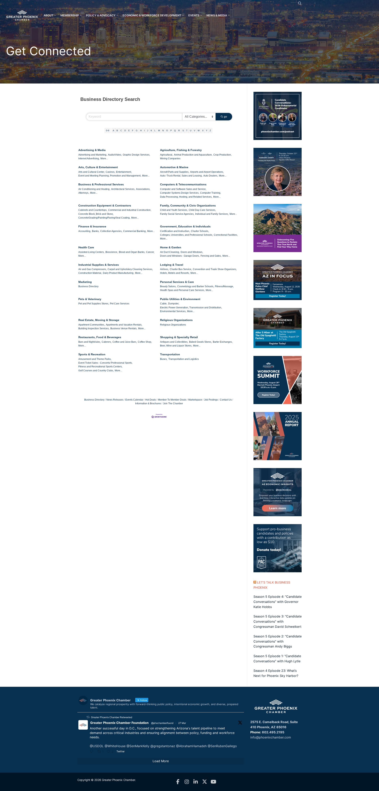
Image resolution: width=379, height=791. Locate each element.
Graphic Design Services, (136, 154)
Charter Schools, (200, 231)
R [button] (179, 130)
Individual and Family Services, (212, 214)
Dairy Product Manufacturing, (118, 273)
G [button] (137, 130)
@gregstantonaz (162, 746)
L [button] (155, 130)
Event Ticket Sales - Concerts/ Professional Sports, (105, 362)
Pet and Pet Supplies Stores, (93, 303)
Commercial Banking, (134, 231)
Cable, (163, 303)
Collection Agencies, (111, 231)
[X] (204, 781)
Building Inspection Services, (93, 328)
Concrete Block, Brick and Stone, (96, 214)
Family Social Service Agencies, (177, 214)
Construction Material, (90, 273)
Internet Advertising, (88, 158)
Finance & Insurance (92, 226)
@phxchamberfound (162, 723)
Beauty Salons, (168, 286)
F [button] (132, 130)
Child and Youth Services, (174, 210)
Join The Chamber (173, 403)
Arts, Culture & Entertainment (98, 167)
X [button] (203, 130)
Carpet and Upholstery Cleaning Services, (130, 269)
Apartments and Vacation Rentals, (124, 324)
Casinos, (110, 172)
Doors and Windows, (192, 252)
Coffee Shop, (145, 342)
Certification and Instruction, (175, 231)
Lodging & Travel (171, 264)
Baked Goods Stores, (200, 342)
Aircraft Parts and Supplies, (174, 172)
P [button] (171, 130)
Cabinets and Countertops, (92, 210)
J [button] (147, 130)
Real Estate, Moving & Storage (98, 320)
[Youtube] (213, 781)
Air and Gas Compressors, (92, 269)
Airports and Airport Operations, (207, 172)
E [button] (129, 130)
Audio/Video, (115, 154)
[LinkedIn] (195, 781)
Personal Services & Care (177, 281)
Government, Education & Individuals (185, 226)
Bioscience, (111, 252)
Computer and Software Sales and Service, (183, 189)
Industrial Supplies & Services (98, 264)
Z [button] (210, 130)
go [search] (225, 116)
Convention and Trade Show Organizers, (215, 269)
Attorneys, (83, 192)
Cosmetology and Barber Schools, (195, 286)
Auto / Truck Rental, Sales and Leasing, (181, 175)
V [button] (194, 130)
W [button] (199, 130)
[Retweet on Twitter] (88, 717)
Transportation (170, 354)
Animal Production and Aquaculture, (193, 154)
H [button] (141, 130)
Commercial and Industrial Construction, (129, 210)
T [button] (187, 130)
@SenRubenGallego (222, 746)
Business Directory (88, 286)
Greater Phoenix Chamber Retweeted (111, 717)
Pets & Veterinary (89, 299)
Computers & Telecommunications (183, 184)
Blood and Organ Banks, (132, 252)
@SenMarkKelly (138, 746)
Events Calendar (134, 399)
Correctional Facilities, (226, 235)
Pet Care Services (119, 303)
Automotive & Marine (174, 167)
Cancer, (150, 252)
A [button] (113, 130)
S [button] (183, 130)
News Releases (114, 399)
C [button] (121, 130)
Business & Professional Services (101, 184)
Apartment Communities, (91, 324)
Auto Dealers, (210, 175)
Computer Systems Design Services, (179, 192)
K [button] (151, 130)
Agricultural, (166, 154)
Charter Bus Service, (181, 269)
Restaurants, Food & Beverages (99, 337)
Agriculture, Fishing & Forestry (181, 150)
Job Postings (211, 399)
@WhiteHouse (115, 746)
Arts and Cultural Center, (91, 172)
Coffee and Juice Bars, (125, 342)
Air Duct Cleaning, (170, 252)
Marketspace (195, 399)
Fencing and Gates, (211, 255)
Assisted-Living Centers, (91, 252)
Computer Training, (210, 192)
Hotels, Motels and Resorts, (175, 273)
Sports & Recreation (91, 354)
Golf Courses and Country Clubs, (96, 370)
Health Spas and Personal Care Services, (182, 290)
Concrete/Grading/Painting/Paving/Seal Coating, (104, 217)
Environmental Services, (173, 311)
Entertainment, (124, 172)
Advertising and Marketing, (92, 154)
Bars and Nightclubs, (89, 342)
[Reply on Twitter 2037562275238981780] (92, 752)
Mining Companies (170, 158)
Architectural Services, (123, 189)
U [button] (190, 130)
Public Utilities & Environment (180, 299)
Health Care (86, 247)
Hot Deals (150, 399)
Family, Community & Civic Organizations (188, 205)
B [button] (117, 130)
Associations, (143, 189)
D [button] (125, 130)
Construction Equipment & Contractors (104, 205)
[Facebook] (178, 781)
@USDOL (97, 746)
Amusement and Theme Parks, (94, 359)
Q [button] (175, 130)
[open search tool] (300, 3)
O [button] (167, 130)
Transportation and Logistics (183, 359)
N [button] (163, 130)
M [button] (159, 130)
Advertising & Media (92, 150)
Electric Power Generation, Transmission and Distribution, (191, 307)
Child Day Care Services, (202, 210)
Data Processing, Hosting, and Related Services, (186, 196)
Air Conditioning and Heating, (94, 189)
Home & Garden (170, 247)
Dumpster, (173, 303)
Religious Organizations (176, 320)
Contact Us (226, 399)
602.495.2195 (273, 732)
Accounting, (84, 231)
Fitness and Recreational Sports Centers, (100, 366)
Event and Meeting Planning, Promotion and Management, (109, 175)
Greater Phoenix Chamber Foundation (119, 723)
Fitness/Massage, (224, 286)
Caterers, (107, 342)
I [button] (144, 130)
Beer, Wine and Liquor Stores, (176, 345)
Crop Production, (222, 154)
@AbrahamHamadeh (191, 746)
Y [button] (206, 130)
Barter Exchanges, (223, 342)
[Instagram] (186, 781)
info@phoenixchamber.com (270, 737)
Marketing (85, 281)
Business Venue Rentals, (123, 328)
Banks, (95, 231)
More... (104, 158)
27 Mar (182, 723)
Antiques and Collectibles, (174, 342)
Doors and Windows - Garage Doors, (180, 255)
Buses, (163, 359)
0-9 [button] (107, 130)
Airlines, (164, 269)
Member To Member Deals (172, 399)
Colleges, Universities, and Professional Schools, (186, 235)
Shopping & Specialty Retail (179, 337)
